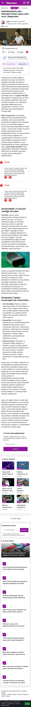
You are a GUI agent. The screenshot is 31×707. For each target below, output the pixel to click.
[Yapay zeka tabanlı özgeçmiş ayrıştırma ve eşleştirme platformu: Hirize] (8, 469)
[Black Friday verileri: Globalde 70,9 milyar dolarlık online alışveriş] (15, 607)
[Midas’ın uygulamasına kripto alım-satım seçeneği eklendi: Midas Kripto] (8, 502)
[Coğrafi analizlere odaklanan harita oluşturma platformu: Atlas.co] (23, 486)
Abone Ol (15, 449)
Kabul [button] (27, 703)
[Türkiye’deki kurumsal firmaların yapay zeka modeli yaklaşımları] (15, 635)
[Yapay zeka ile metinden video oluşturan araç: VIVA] (8, 486)
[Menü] (3, 2)
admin (8, 21)
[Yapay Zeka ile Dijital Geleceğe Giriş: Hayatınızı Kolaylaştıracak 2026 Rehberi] (15, 579)
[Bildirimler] (28, 2)
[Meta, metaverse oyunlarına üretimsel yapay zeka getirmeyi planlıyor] (15, 664)
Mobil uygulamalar (8, 115)
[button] (18, 8)
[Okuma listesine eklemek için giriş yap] (27, 52)
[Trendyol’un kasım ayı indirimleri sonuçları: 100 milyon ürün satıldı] (15, 678)
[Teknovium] (11, 2)
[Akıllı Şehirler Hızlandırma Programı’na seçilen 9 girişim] (23, 502)
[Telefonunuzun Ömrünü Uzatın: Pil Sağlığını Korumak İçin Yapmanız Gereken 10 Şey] (15, 550)
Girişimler (5, 215)
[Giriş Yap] (24, 2)
